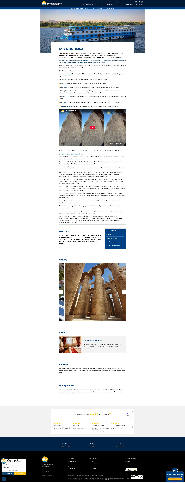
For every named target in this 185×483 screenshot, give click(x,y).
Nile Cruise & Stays (90, 4)
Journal (139, 4)
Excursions (129, 4)
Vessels (119, 4)
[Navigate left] (52, 427)
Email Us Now (65, 446)
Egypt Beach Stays (71, 463)
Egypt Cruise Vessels (72, 466)
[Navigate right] (132, 427)
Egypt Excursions (71, 468)
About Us (91, 461)
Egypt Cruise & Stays (72, 461)
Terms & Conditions (93, 463)
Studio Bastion (111, 479)
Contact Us (91, 470)
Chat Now (120, 446)
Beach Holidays (107, 4)
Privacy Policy (92, 466)
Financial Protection (93, 468)
